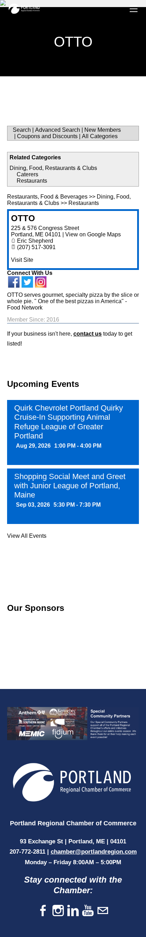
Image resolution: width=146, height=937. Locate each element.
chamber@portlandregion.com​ (94, 851)
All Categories (100, 136)
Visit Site (22, 260)
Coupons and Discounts (47, 136)
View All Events (26, 536)
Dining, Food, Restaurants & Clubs (53, 168)
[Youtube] (88, 911)
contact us (87, 334)
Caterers (27, 174)
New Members (102, 130)
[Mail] (102, 911)
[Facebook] (43, 911)
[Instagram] (58, 911)
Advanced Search (57, 130)
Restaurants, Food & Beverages (47, 197)
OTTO (23, 218)
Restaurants (32, 181)
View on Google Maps (93, 234)
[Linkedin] (73, 911)
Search (22, 130)
